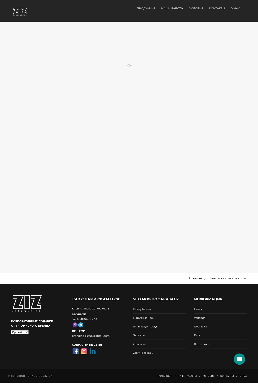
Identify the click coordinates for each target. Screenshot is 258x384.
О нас (235, 8)
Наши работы (172, 8)
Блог (197, 335)
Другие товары (143, 352)
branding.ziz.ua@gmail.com (91, 335)
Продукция (146, 8)
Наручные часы (144, 317)
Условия (196, 8)
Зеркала (139, 335)
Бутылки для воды (145, 326)
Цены (198, 309)
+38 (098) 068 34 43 (84, 318)
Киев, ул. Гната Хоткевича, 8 (90, 308)
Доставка (200, 326)
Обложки (139, 344)
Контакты (217, 8)
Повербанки (142, 309)
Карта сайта (202, 344)
